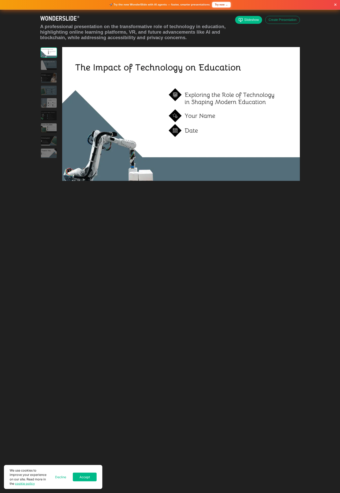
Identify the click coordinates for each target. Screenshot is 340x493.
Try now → (221, 4)
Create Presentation (283, 19)
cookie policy (25, 484)
